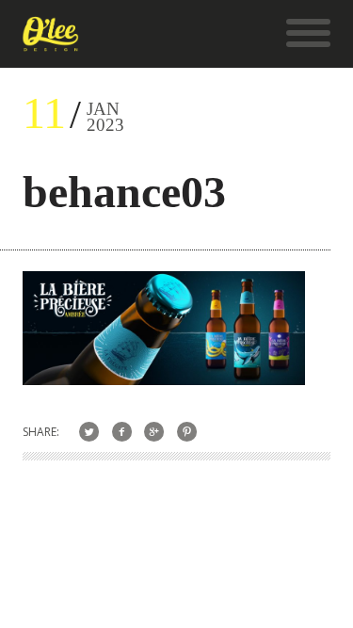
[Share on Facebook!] (121, 431)
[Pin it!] (186, 431)
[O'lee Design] (50, 41)
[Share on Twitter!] (89, 431)
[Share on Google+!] (154, 431)
